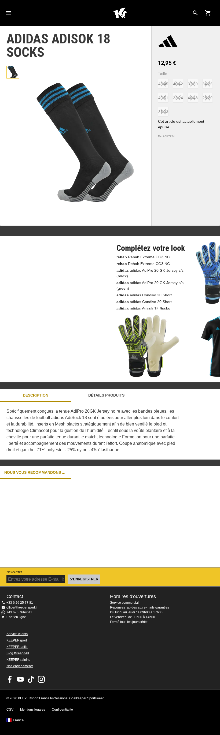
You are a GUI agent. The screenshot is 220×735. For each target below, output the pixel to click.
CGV (9, 709)
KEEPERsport (16, 640)
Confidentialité (62, 709)
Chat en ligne (16, 617)
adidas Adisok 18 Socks (143, 308)
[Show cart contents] (208, 13)
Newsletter (14, 572)
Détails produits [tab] (106, 395)
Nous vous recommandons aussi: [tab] (35, 472)
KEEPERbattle (17, 647)
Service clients (17, 634)
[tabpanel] (94, 431)
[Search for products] (195, 13)
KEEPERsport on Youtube (20, 679)
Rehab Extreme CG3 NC (143, 257)
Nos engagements (19, 666)
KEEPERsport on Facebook (9, 679)
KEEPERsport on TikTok (30, 679)
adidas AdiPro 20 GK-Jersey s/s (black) (150, 273)
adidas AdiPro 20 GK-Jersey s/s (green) (150, 285)
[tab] (12, 72)
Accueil (119, 13)
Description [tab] (35, 395)
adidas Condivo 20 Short (144, 295)
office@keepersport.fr (22, 607)
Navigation (8, 12)
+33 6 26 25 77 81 (19, 603)
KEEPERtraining (18, 660)
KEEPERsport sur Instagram (41, 679)
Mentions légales (32, 709)
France (18, 720)
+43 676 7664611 (19, 612)
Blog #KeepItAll (17, 653)
